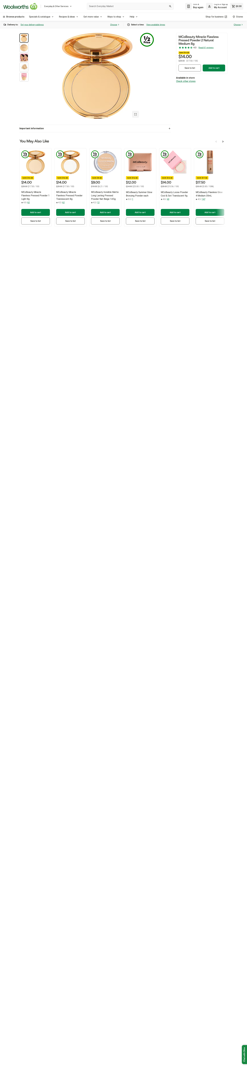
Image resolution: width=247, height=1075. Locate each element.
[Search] (170, 6)
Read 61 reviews (206, 47)
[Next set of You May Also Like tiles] (223, 141)
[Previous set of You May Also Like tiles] (216, 141)
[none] (217, 6)
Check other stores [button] (186, 81)
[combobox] (130, 6)
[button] (24, 38)
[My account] (209, 6)
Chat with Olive (244, 1054)
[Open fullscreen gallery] (135, 114)
